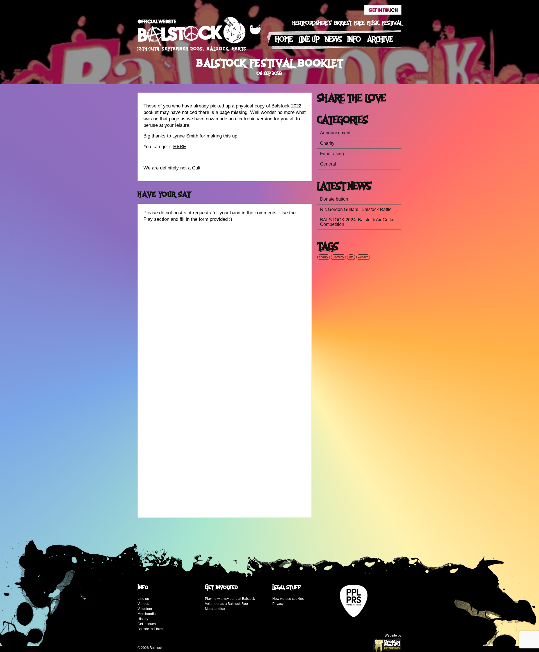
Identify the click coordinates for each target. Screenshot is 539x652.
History (143, 619)
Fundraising (332, 153)
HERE (179, 146)
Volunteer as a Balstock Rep (226, 604)
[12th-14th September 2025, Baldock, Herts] (199, 33)
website (363, 257)
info (351, 257)
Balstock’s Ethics (150, 629)
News (333, 39)
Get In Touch (382, 10)
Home (284, 39)
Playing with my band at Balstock (230, 599)
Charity (327, 143)
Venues (143, 604)
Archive (380, 39)
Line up (309, 39)
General (328, 164)
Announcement (335, 132)
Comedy (338, 257)
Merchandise (147, 614)
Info (354, 39)
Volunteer (145, 609)
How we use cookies (288, 599)
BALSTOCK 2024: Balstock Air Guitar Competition (357, 222)
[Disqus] (224, 297)
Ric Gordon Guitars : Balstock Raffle (356, 209)
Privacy (278, 604)
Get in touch (147, 624)
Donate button (334, 199)
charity (323, 257)
